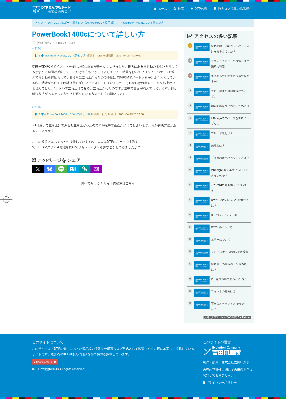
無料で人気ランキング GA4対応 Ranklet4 (225, 317)
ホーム (162, 9)
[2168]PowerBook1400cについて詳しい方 (60, 55)
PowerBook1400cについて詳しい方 (142, 22)
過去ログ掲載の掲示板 (233, 9)
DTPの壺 (200, 9)
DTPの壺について (43, 361)
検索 (180, 9)
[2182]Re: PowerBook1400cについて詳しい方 (62, 114)
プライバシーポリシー (221, 382)
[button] (38, 169)
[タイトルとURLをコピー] (84, 169)
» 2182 (36, 107)
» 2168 (36, 48)
